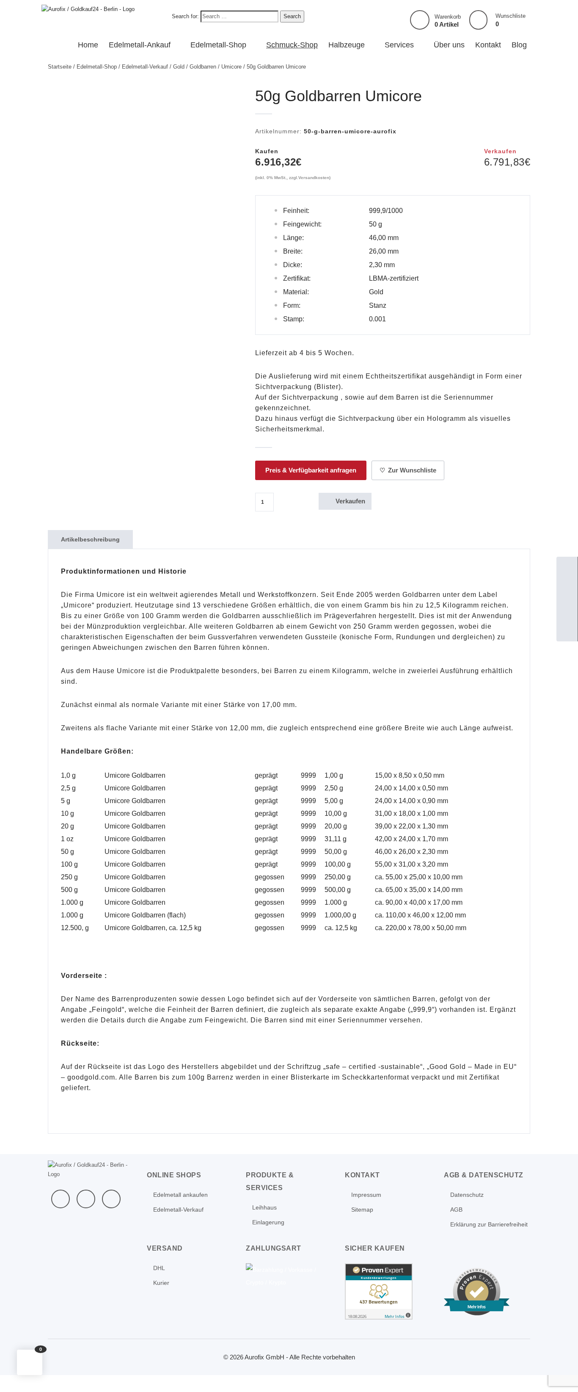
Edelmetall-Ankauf (140, 45)
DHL (159, 1268)
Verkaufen (344, 501)
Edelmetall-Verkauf (145, 67)
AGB (456, 1209)
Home (88, 45)
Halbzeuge (346, 45)
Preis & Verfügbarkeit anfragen (310, 470)
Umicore (231, 67)
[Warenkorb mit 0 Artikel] (419, 20)
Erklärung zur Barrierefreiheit (489, 1224)
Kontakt (488, 45)
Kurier (161, 1282)
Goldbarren (203, 67)
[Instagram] (111, 1199)
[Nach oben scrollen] (560, 1374)
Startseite (60, 67)
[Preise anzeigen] (567, 630)
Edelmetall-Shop (218, 45)
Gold (178, 67)
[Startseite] (567, 567)
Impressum (366, 1194)
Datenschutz (467, 1194)
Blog (519, 45)
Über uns (449, 45)
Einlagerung (268, 1222)
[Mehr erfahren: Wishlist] (478, 20)
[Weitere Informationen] (88, 9)
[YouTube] (86, 1199)
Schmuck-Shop (292, 45)
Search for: (185, 16)
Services (399, 45)
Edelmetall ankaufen (180, 1194)
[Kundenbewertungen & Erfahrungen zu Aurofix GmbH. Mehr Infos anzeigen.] (379, 1290)
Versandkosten (313, 177)
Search (292, 16)
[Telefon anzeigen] (567, 588)
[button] (29, 1362)
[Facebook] (60, 1199)
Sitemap (362, 1209)
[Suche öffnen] (567, 609)
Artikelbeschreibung (90, 539)
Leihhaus (264, 1207)
